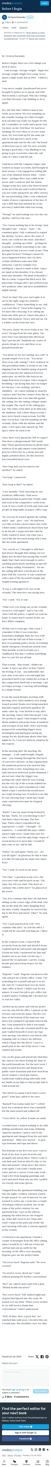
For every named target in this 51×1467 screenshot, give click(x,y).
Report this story (10, 1363)
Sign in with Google (24, 1432)
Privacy (17, 1455)
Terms (10, 1455)
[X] (31, 1449)
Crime (14, 28)
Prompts (14, 1464)
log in (23, 1389)
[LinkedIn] (39, 1449)
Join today (24, 1426)
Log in (44, 3)
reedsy (12, 3)
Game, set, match (37, 39)
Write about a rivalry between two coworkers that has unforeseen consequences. (25, 36)
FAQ (4, 1455)
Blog (47, 1464)
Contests (26, 1464)
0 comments (21, 22)
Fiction (5, 28)
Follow (30, 17)
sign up (14, 1389)
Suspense (23, 28)
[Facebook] (43, 1449)
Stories (38, 1464)
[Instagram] (35, 1449)
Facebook (24, 1438)
